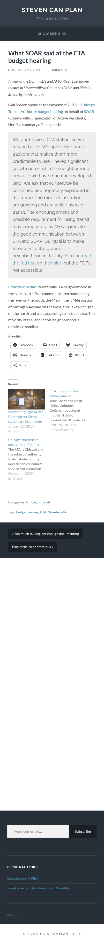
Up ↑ (77, 934)
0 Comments (56, 70)
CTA (43, 512)
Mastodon (14, 915)
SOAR (89, 111)
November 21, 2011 (24, 70)
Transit (45, 502)
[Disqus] (52, 618)
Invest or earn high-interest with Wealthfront (41, 888)
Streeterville (57, 512)
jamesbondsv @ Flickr (23, 878)
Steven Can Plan (52, 9)
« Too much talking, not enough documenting (45, 534)
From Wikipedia (21, 286)
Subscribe (83, 831)
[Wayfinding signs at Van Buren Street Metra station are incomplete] (26, 399)
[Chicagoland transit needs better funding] (29, 459)
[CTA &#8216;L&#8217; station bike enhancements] (70, 410)
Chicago (32, 502)
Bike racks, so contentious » (32, 547)
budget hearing (27, 512)
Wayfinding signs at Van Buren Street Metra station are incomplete (26, 416)
